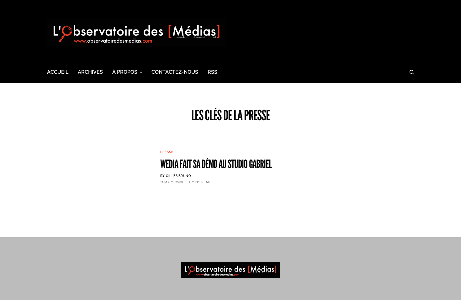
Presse (166, 152)
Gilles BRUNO (178, 176)
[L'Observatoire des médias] (136, 33)
